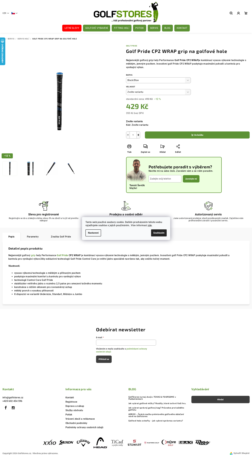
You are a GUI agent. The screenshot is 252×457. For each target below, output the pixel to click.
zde (150, 225)
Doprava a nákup (74, 406)
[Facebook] (6, 407)
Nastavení (93, 232)
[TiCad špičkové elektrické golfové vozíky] (117, 442)
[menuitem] (71, 28)
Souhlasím (158, 232)
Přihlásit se (104, 359)
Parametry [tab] (33, 236)
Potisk (68, 414)
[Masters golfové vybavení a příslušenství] (151, 442)
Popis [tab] (11, 236)
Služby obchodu (74, 410)
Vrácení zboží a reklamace (80, 418)
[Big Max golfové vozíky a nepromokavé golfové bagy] (185, 442)
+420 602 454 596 (12, 401)
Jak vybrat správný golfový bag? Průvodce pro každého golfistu (156, 409)
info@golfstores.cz (13, 397)
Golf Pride (131, 46)
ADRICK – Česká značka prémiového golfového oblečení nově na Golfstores (156, 415)
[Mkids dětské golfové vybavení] (203, 442)
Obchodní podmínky (76, 423)
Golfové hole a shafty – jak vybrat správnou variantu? (155, 421)
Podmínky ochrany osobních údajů (84, 427)
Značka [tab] (61, 236)
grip (33, 255)
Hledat (220, 399)
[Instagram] (13, 407)
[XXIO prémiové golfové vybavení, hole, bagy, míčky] (49, 442)
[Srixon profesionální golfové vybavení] (66, 442)
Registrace (71, 401)
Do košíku (198, 135)
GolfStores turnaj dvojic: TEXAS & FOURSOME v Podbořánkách (152, 398)
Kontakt (69, 397)
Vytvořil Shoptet (241, 453)
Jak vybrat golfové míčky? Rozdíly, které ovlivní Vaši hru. (157, 403)
